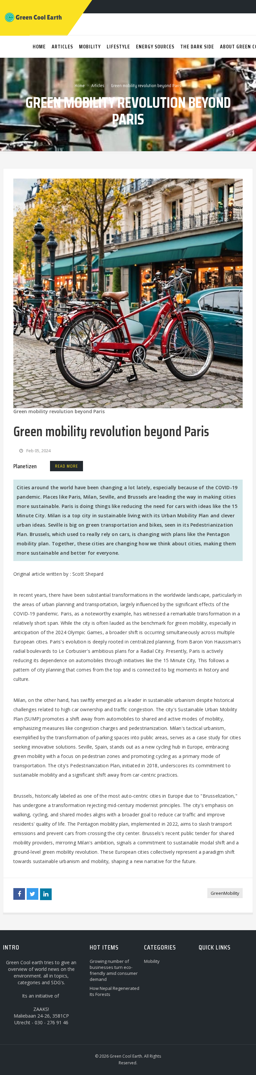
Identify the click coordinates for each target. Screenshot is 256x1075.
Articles (97, 85)
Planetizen (25, 466)
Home (80, 85)
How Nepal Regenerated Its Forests (114, 991)
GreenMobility (225, 893)
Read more (66, 466)
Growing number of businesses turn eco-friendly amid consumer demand (114, 970)
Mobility (152, 961)
